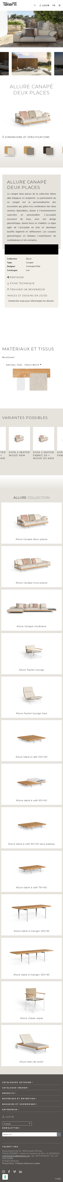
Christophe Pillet (33, 266)
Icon (28, 270)
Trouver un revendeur (27, 289)
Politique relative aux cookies (27, 1163)
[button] (54, 5)
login (9, 1117)
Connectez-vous (16, 300)
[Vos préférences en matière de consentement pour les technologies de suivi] (5, 1177)
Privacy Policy (8, 1163)
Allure (28, 258)
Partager (17, 277)
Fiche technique (22, 283)
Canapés (29, 262)
